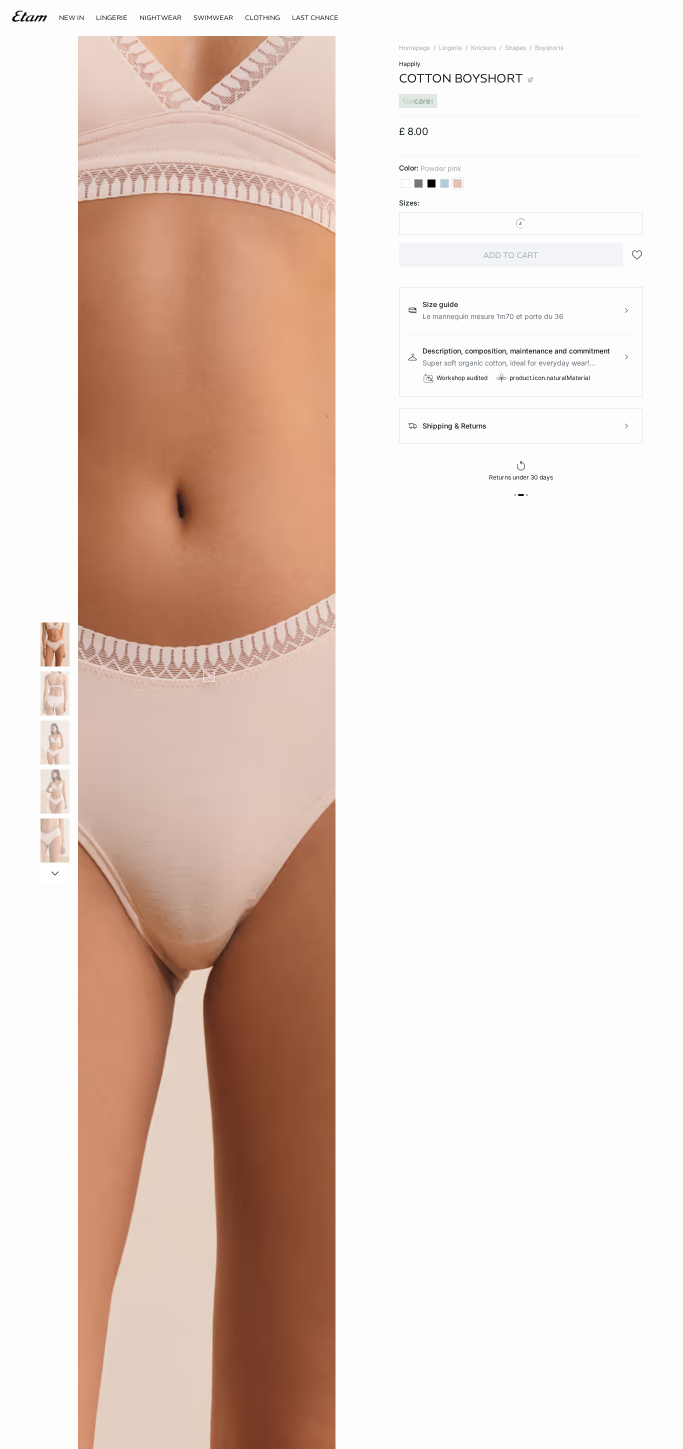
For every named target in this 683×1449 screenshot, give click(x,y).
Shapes (515, 48)
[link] (71, 18)
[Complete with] (209, 675)
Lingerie (450, 48)
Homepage (414, 48)
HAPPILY (409, 64)
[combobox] (521, 223)
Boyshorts (549, 48)
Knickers (483, 48)
